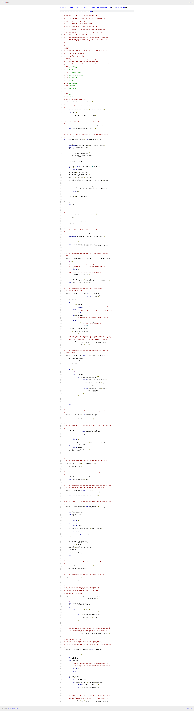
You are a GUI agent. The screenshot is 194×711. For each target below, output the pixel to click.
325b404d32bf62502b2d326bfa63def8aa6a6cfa (96, 7)
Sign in (190, 2)
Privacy (13, 708)
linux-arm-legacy (74, 7)
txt (188, 708)
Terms (17, 708)
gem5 (62, 7)
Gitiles (9, 708)
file (91, 11)
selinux (122, 7)
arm (66, 7)
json (191, 708)
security (116, 7)
